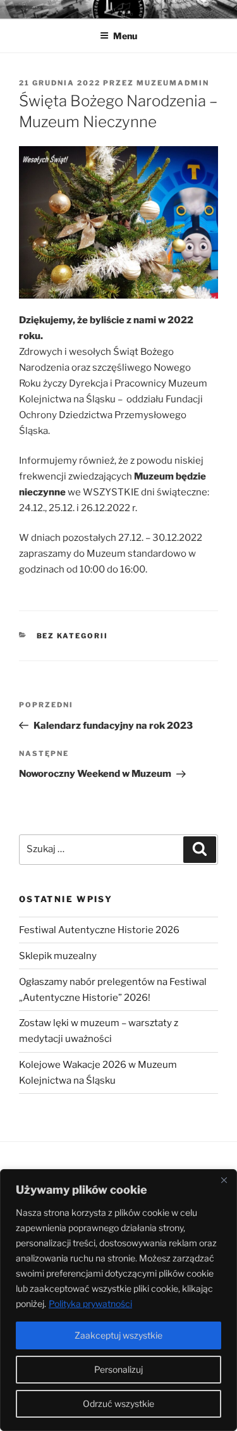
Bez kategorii (73, 635)
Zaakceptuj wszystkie (118, 1335)
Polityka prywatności (90, 1303)
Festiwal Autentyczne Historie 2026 (99, 930)
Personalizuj (118, 1369)
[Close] (223, 1179)
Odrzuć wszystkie (118, 1403)
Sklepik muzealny (58, 956)
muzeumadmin (173, 82)
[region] (118, 1300)
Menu (125, 35)
